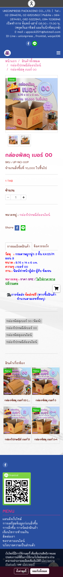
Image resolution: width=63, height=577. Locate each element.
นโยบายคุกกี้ (28, 564)
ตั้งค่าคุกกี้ (21, 571)
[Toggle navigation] (58, 53)
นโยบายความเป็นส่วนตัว (19, 545)
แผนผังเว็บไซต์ (12, 519)
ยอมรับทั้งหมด (39, 571)
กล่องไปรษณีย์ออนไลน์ (34, 215)
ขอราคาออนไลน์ (14, 541)
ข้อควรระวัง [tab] (41, 246)
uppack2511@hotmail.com (43, 32)
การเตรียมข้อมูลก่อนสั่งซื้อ (20, 523)
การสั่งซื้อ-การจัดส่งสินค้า (20, 527)
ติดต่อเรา (9, 536)
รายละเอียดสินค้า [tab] (18, 246)
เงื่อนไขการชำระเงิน (16, 532)
